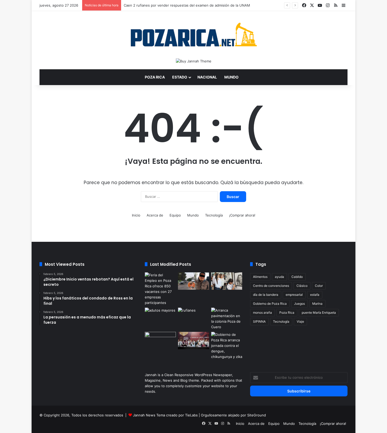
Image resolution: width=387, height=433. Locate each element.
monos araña (262, 312)
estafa (314, 295)
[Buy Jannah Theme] (193, 61)
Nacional (207, 77)
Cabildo (297, 277)
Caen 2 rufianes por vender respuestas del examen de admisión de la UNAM (187, 5)
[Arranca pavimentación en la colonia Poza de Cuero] (226, 319)
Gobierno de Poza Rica (270, 304)
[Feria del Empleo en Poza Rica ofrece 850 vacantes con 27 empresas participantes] (160, 289)
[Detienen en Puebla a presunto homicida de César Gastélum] (193, 281)
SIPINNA (259, 321)
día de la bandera (265, 295)
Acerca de (155, 215)
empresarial (294, 295)
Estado (179, 77)
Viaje (300, 321)
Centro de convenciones (271, 286)
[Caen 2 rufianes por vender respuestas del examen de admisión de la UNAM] (193, 316)
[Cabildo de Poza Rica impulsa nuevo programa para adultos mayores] (193, 340)
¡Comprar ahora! (242, 215)
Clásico (301, 286)
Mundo (231, 77)
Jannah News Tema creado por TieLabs (165, 415)
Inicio (136, 215)
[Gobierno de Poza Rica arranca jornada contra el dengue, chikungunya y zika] (226, 346)
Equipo (175, 215)
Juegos (299, 304)
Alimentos (260, 277)
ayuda (279, 277)
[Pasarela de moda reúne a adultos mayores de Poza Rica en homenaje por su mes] (160, 316)
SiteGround (256, 415)
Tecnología (214, 215)
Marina (317, 304)
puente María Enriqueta (319, 312)
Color (319, 286)
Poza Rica (155, 77)
